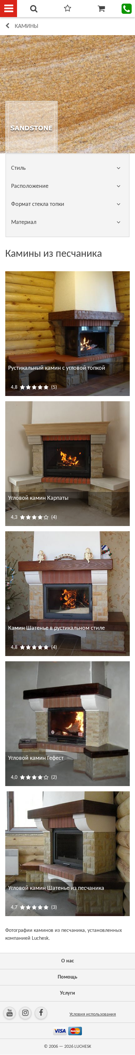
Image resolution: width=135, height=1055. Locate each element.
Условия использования (92, 1014)
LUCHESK (82, 1046)
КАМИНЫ (26, 26)
